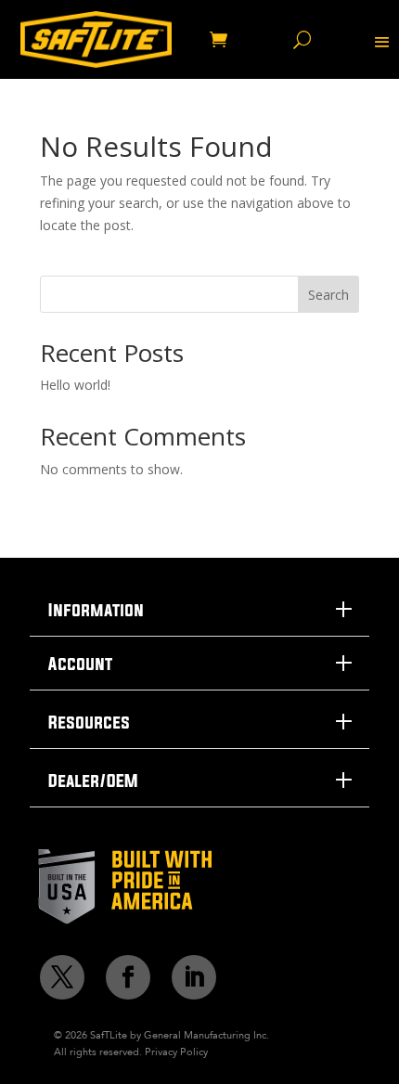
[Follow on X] (62, 977)
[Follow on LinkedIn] (194, 977)
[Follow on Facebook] (128, 977)
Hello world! (75, 385)
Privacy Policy (176, 1051)
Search (328, 294)
